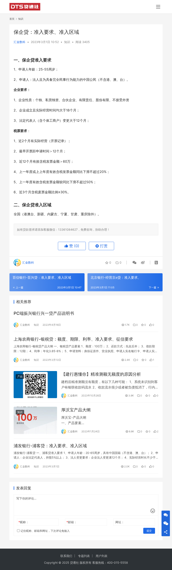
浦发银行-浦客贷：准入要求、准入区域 (50, 445)
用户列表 (101, 556)
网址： (119, 522)
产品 (19, 376)
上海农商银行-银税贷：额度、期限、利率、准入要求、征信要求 (73, 339)
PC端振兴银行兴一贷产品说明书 (44, 313)
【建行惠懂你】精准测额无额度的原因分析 (101, 374)
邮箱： (71, 522)
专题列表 (84, 556)
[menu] (158, 6)
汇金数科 (19, 42)
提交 (149, 530)
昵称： (23, 522)
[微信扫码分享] (134, 262)
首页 (11, 18)
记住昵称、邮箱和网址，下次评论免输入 (45, 530)
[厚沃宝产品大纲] (35, 420)
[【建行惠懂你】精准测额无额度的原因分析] (35, 384)
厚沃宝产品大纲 (76, 409)
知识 (67, 42)
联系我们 (66, 556)
